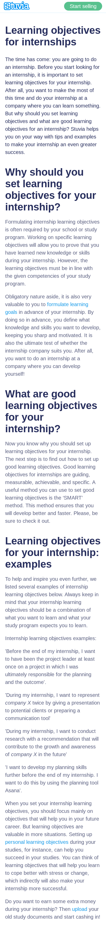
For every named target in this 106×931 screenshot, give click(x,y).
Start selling (83, 6)
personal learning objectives (36, 842)
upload (79, 909)
